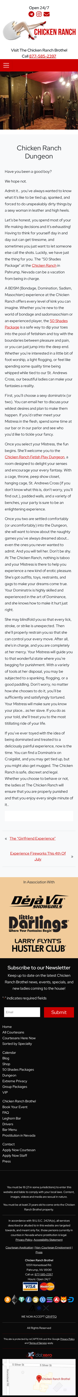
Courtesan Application (19, 1247)
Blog (5, 1058)
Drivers (7, 1124)
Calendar (9, 1052)
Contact (8, 1144)
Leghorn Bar (11, 1118)
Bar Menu (9, 1129)
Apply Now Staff (14, 1155)
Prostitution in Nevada (18, 1135)
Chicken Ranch (44, 265)
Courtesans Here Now (19, 1038)
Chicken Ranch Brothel (19, 1101)
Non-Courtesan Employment (53, 1247)
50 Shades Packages (18, 1069)
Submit (59, 1012)
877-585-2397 (42, 56)
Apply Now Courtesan (18, 1150)
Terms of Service (38, 1343)
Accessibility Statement (48, 1240)
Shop (6, 1064)
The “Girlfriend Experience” (33, 838)
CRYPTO (51, 1316)
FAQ (5, 1112)
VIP (5, 1092)
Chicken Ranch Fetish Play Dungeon (34, 456)
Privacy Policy (24, 1240)
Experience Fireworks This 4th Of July (38, 856)
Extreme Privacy (14, 1081)
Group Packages (14, 1086)
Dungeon (9, 1075)
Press (6, 1161)
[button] (75, 4)
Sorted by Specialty (17, 1043)
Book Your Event (14, 1107)
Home (7, 1027)
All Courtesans (13, 1032)
